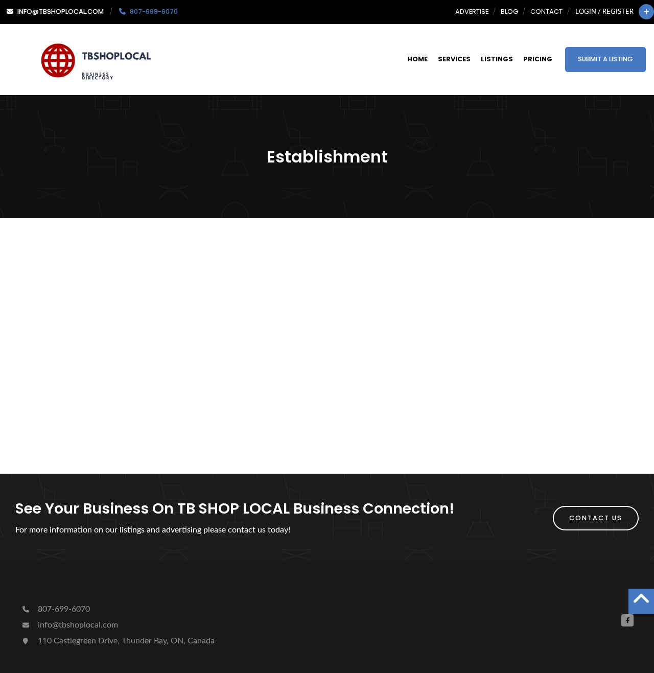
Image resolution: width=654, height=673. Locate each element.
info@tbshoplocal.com (77, 625)
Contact (546, 11)
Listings (497, 59)
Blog (509, 11)
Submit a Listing (605, 59)
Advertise (471, 11)
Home (417, 59)
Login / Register (604, 12)
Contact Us (595, 518)
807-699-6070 (63, 609)
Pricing (537, 59)
